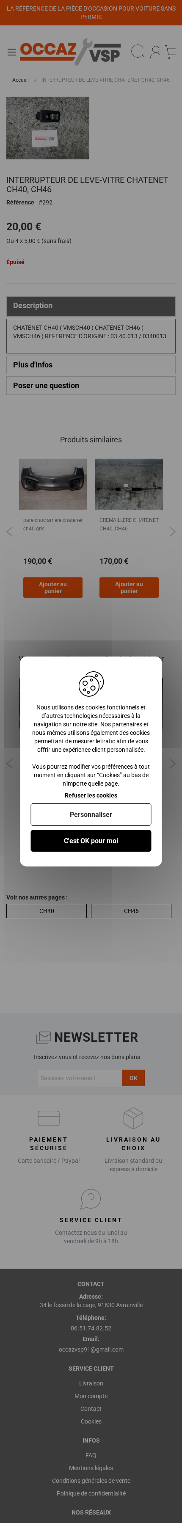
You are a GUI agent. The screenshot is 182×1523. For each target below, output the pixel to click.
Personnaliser (91, 815)
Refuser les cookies (91, 795)
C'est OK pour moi (91, 841)
